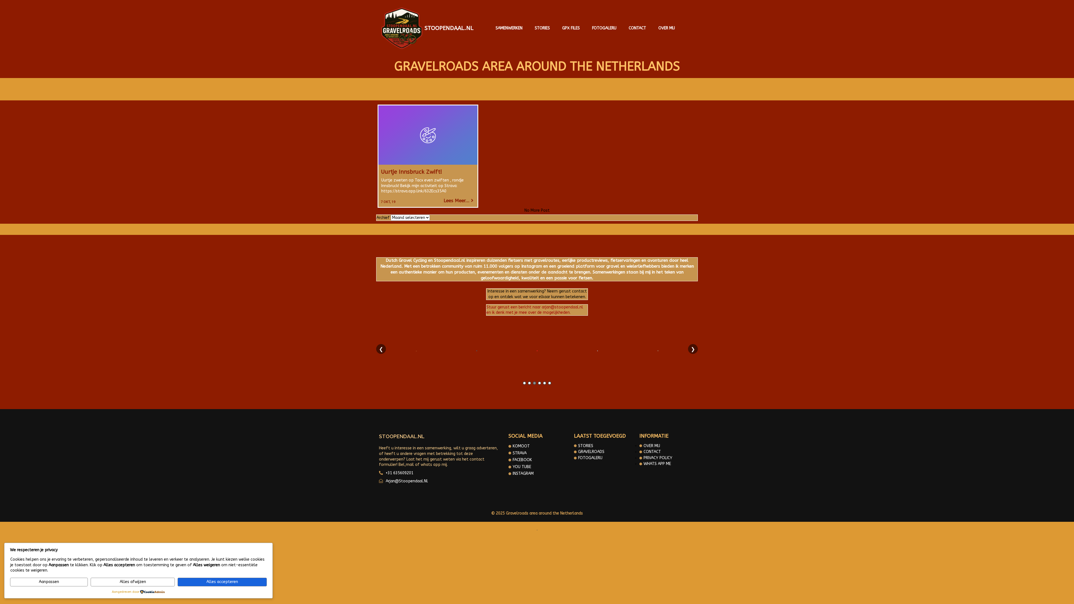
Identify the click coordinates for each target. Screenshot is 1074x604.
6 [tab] (549, 383)
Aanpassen (49, 581)
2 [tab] (529, 383)
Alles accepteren (222, 581)
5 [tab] (544, 383)
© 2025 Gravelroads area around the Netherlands (537, 513)
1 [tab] (524, 383)
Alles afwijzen (133, 581)
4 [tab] (539, 383)
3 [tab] (534, 383)
